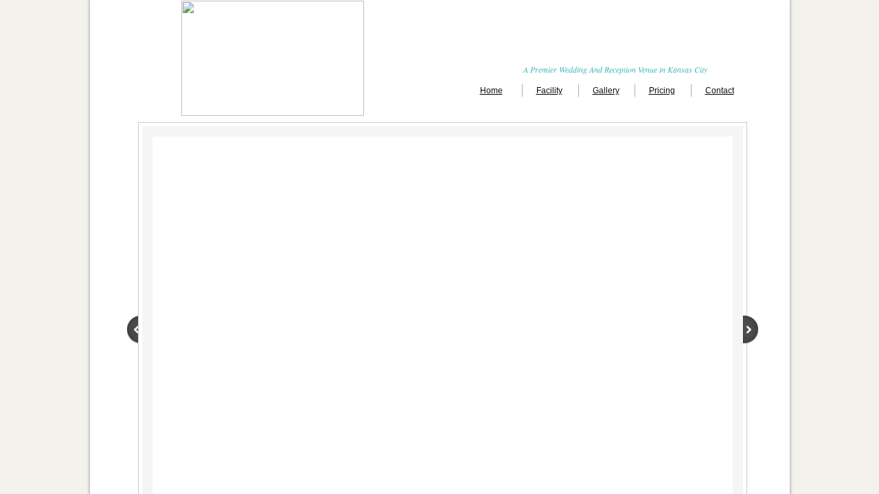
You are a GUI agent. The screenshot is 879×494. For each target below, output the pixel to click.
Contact (719, 90)
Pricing (662, 90)
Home (491, 90)
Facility (549, 90)
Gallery (606, 90)
